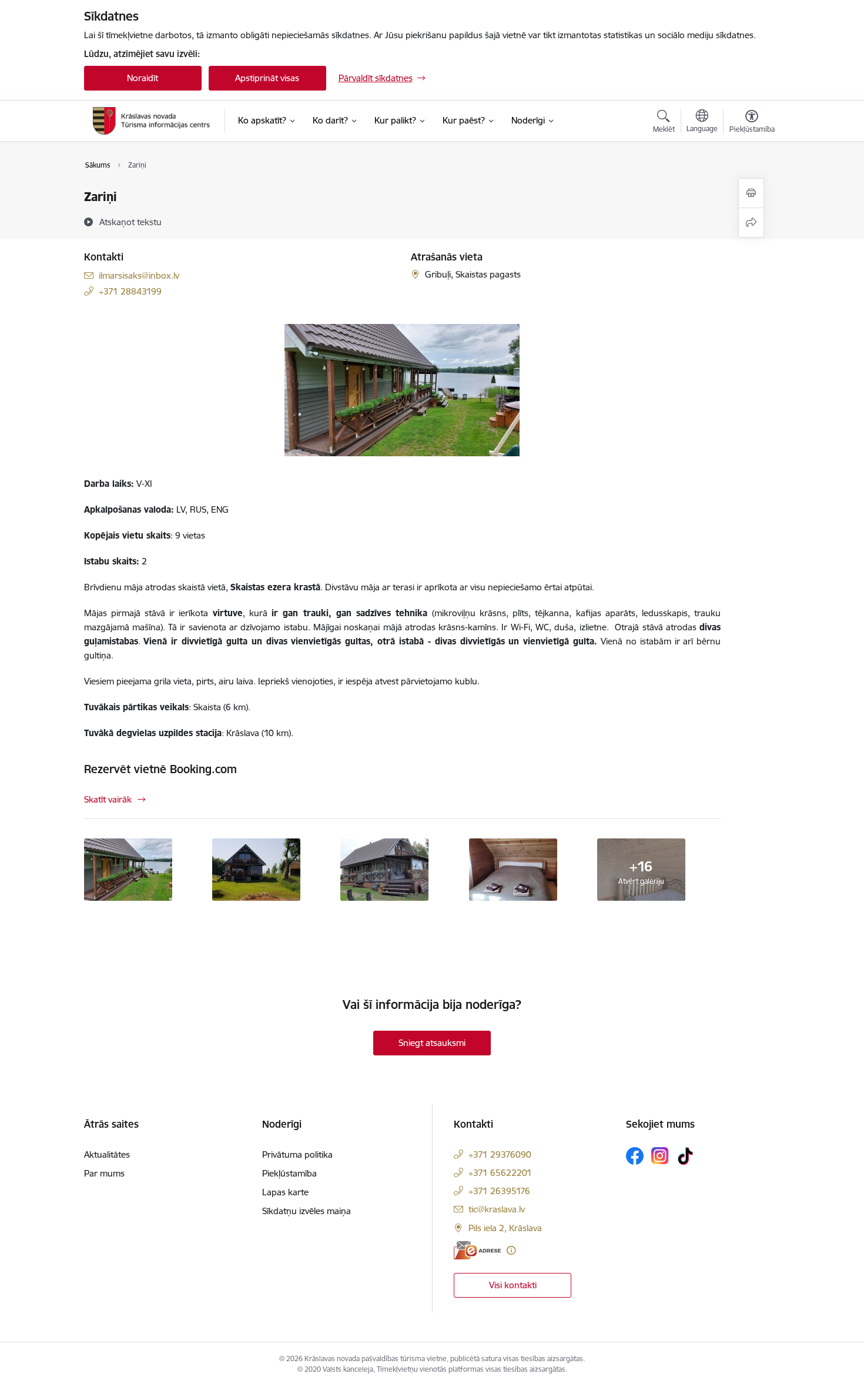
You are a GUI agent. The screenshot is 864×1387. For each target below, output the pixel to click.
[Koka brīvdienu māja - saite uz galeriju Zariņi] (256, 868)
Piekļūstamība (289, 1173)
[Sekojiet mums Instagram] (660, 1155)
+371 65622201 (500, 1172)
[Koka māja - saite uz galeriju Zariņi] (384, 868)
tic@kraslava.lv (496, 1209)
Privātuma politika (297, 1154)
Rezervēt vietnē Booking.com (160, 769)
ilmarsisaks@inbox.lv (139, 275)
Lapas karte (285, 1192)
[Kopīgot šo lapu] (751, 222)
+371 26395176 (499, 1191)
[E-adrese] (477, 1250)
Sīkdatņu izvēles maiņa (306, 1210)
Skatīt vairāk (108, 799)
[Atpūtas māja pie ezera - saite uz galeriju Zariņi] (128, 868)
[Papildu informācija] (511, 1250)
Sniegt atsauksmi (432, 1042)
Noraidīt (142, 77)
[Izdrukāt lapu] (751, 193)
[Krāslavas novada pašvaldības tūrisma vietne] (151, 120)
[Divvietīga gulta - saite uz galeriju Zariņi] (513, 868)
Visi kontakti (513, 1285)
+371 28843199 (130, 291)
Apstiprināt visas (267, 77)
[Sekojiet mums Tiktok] (685, 1156)
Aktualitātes (107, 1154)
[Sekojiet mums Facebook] (635, 1156)
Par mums (104, 1173)
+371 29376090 (499, 1154)
